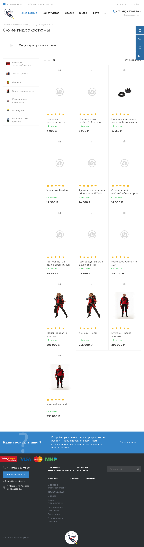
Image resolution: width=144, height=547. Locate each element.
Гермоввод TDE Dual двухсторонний (91, 263)
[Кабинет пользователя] (140, 47)
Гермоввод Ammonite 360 (124, 263)
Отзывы (90, 478)
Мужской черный (57, 404)
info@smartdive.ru (14, 4)
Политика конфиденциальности (61, 469)
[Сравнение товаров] (140, 56)
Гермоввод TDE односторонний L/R (58, 263)
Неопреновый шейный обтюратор (90, 120)
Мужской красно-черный (121, 334)
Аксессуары (54, 514)
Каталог (53, 478)
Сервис (74, 478)
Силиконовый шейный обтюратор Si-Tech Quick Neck (124, 193)
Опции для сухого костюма (37, 45)
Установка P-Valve (57, 190)
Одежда (52, 496)
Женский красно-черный (57, 334)
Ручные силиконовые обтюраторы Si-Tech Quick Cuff (92, 193)
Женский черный (89, 333)
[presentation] (109, 93)
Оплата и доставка (82, 469)
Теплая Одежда (56, 492)
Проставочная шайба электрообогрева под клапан (124, 122)
